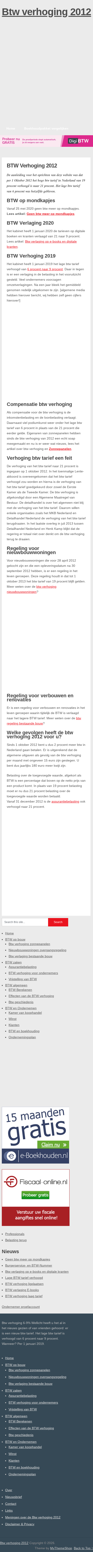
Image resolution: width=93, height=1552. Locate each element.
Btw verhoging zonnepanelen (29, 944)
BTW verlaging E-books (22, 1290)
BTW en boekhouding (24, 1031)
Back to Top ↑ (83, 1548)
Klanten (14, 1025)
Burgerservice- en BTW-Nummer (28, 1265)
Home (10, 128)
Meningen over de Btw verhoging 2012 (32, 1517)
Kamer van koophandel (25, 1012)
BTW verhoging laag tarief (23, 1296)
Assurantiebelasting (23, 967)
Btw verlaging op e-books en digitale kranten (37, 1271)
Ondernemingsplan (22, 1037)
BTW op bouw (15, 939)
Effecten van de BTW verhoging (31, 996)
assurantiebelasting (65, 801)
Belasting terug (16, 1240)
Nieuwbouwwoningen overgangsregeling (37, 950)
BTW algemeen (16, 985)
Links (9, 1510)
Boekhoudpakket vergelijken (46, 128)
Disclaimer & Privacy (19, 1524)
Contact (10, 1503)
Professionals (14, 1234)
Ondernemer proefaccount (21, 1307)
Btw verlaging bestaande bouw (30, 956)
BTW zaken (13, 962)
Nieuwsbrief (13, 1497)
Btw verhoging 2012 (46, 11)
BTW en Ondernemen (21, 1008)
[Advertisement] (46, 74)
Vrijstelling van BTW (23, 979)
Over (8, 1490)
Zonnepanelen (60, 449)
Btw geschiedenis (21, 1002)
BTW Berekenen (20, 990)
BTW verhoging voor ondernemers (33, 973)
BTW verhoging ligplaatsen (24, 1284)
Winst (12, 1019)
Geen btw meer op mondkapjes (50, 214)
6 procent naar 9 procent (45, 269)
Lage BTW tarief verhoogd (24, 1277)
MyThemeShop (61, 1548)
